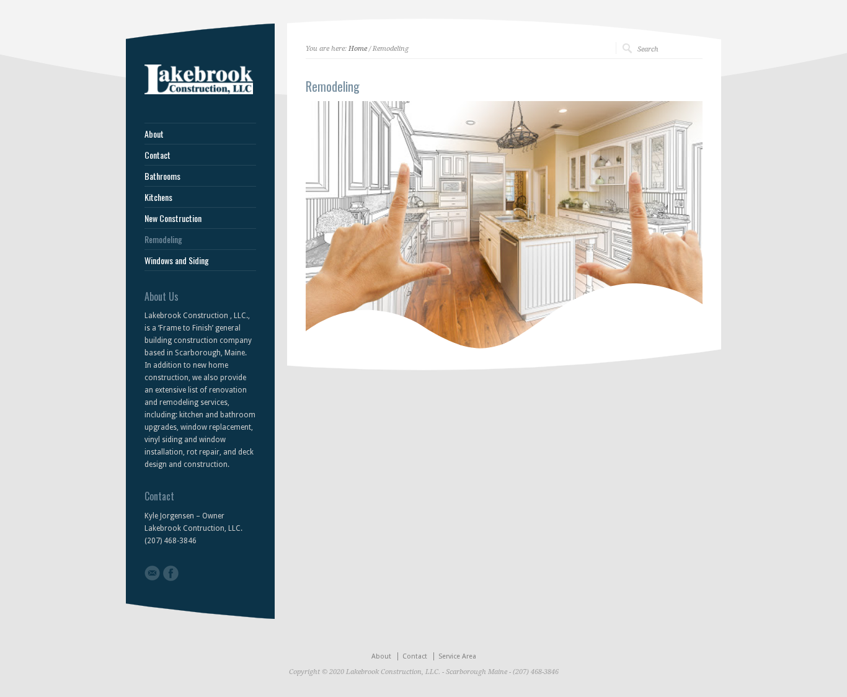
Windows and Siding (176, 260)
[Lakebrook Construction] (198, 91)
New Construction (173, 218)
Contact (157, 155)
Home (357, 49)
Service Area (457, 656)
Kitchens (158, 197)
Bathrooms (162, 176)
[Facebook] (171, 573)
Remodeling (163, 239)
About (154, 134)
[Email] (152, 573)
